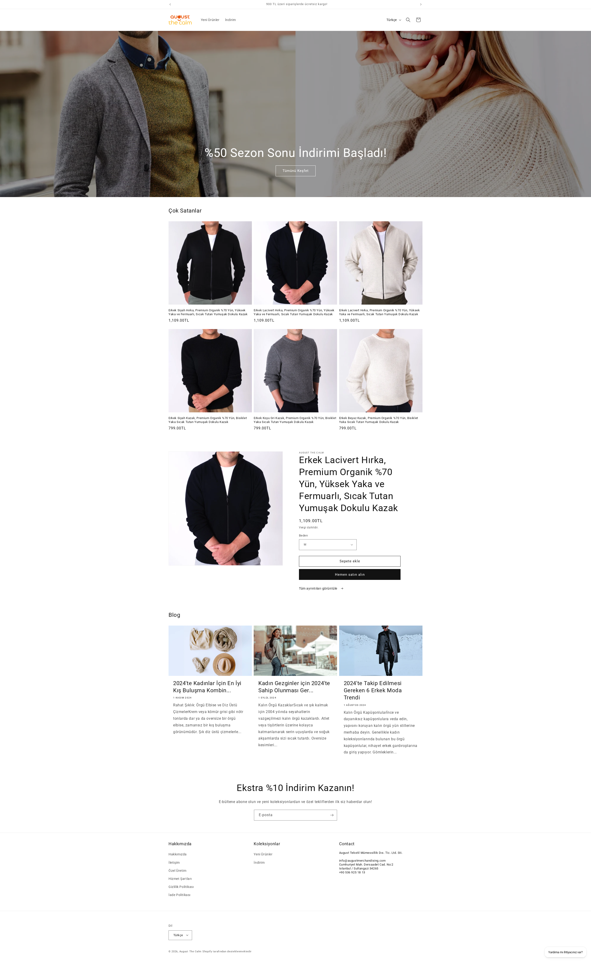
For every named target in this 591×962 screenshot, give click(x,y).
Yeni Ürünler (263, 854)
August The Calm (190, 951)
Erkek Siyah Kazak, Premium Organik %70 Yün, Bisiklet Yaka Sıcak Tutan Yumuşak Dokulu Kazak (208, 420)
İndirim (259, 862)
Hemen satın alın (350, 574)
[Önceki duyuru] (170, 4)
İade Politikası (179, 895)
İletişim (174, 862)
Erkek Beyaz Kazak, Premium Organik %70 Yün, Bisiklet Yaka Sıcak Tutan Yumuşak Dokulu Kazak (378, 420)
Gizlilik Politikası (181, 887)
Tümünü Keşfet (295, 171)
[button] (408, 20)
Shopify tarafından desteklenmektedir (227, 951)
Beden (303, 535)
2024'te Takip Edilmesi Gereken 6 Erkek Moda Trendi (373, 690)
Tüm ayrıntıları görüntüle (318, 588)
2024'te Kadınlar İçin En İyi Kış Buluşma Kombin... (207, 687)
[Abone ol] (332, 815)
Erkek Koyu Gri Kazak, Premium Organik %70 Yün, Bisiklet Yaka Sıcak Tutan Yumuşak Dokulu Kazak (295, 420)
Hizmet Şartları (180, 879)
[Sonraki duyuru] (421, 4)
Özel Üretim (178, 870)
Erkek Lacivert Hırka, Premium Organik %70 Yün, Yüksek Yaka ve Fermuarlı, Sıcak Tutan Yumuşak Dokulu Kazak (294, 312)
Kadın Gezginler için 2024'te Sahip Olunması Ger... (294, 687)
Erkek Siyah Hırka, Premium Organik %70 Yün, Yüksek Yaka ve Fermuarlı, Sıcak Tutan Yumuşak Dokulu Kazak (208, 312)
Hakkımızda (178, 854)
